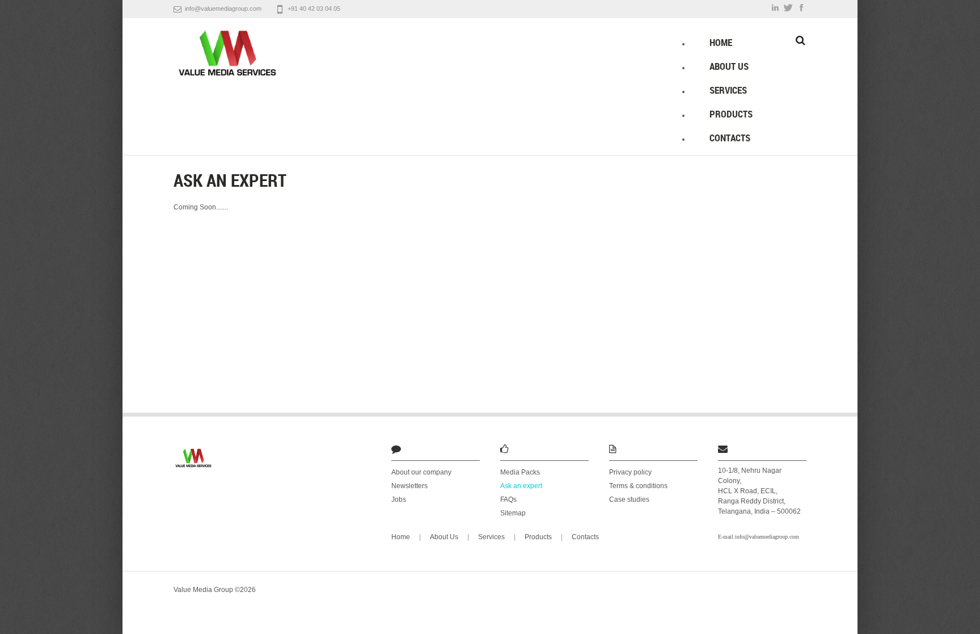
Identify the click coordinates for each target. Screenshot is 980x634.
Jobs (398, 499)
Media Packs (520, 472)
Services (728, 89)
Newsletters (409, 486)
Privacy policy (630, 472)
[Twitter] (788, 8)
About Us (729, 66)
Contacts (729, 137)
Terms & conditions (638, 486)
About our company (421, 472)
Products (731, 113)
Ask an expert (521, 486)
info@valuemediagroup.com (223, 8)
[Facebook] (801, 8)
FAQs (508, 499)
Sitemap (513, 513)
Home (720, 42)
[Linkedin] (775, 8)
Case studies (629, 499)
